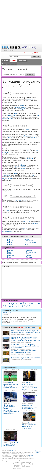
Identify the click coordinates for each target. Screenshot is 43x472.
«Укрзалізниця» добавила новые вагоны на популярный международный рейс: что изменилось (11, 409)
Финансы (22, 462)
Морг (9, 239)
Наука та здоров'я (27, 403)
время (10, 138)
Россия (27, 328)
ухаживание (11, 115)
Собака (28, 255)
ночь (10, 231)
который (5, 152)
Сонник (13, 60)
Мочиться (10, 255)
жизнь (8, 211)
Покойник (29, 250)
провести (5, 231)
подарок (34, 138)
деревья (17, 107)
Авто (27, 466)
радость (23, 109)
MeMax (12, 451)
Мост (26, 244)
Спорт (23, 465)
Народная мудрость (9, 64)
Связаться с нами (38, 451)
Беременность (31, 252)
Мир (33, 328)
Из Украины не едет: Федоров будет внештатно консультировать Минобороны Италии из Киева (25, 346)
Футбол (5, 382)
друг (37, 150)
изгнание (30, 99)
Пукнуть (10, 250)
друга (15, 113)
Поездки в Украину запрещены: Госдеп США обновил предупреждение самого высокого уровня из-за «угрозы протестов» (25, 338)
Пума (9, 257)
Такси (23, 466)
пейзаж (22, 105)
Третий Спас (6, 313)
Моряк (9, 244)
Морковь (10, 241)
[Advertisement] (21, 10)
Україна (24, 423)
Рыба (28, 254)
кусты (24, 107)
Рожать (9, 254)
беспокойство (7, 119)
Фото (14, 468)
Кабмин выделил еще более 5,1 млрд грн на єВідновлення (29, 425)
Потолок (29, 257)
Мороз (9, 242)
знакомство (27, 221)
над (37, 115)
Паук (9, 252)
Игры (30, 464)
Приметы (16, 462)
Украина (20, 328)
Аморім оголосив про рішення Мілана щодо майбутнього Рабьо (11, 385)
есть (28, 150)
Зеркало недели (25, 334)
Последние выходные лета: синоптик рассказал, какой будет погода (23, 351)
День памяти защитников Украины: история (25, 358)
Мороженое (29, 241)
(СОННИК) (29, 47)
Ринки (23, 382)
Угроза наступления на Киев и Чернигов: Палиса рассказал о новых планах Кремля (25, 331)
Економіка (6, 403)
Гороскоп (5, 60)
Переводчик (16, 466)
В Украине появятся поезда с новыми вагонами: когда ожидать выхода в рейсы (29, 382)
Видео (19, 468)
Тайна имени (22, 60)
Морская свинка (30, 242)
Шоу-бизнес (16, 465)
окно (28, 149)
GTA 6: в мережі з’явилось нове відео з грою (11, 444)
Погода (21, 461)
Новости (15, 461)
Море (27, 239)
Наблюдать (26, 136)
